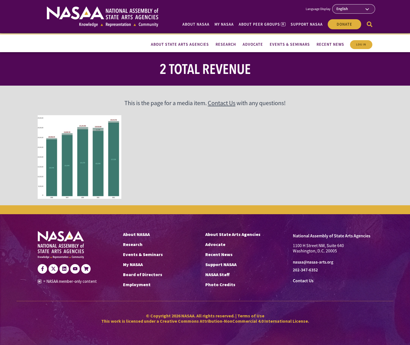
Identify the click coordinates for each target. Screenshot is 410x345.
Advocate (215, 244)
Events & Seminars (143, 254)
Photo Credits (220, 284)
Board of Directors (142, 274)
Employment (137, 284)
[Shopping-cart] (86, 269)
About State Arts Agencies (233, 234)
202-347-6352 (305, 270)
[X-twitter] (53, 269)
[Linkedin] (64, 269)
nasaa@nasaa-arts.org (313, 262)
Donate (344, 24)
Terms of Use (250, 316)
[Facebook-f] (42, 269)
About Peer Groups (261, 24)
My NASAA (224, 24)
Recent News (219, 254)
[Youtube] (75, 269)
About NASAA (195, 24)
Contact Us (221, 103)
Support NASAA (307, 24)
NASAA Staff (217, 274)
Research (133, 244)
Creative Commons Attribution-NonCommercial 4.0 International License (234, 321)
